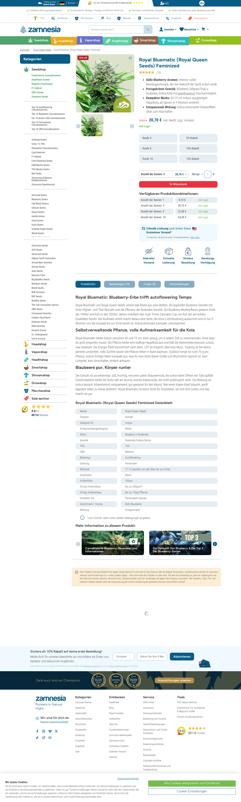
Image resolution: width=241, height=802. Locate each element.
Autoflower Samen (41, 79)
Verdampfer (80, 713)
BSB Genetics (38, 292)
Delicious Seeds (39, 321)
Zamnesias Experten (119, 746)
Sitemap (113, 757)
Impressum (148, 707)
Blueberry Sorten (40, 199)
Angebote (79, 746)
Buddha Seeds (39, 300)
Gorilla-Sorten (38, 216)
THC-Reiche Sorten (41, 169)
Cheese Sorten (39, 207)
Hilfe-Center (148, 702)
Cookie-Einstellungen (192, 791)
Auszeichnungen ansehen (174, 680)
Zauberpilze (80, 729)
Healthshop (40, 360)
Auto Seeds (37, 271)
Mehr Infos (194, 237)
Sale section (40, 398)
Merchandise (41, 391)
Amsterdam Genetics (42, 262)
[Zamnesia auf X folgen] (56, 731)
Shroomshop (41, 375)
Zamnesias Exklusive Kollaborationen (42, 179)
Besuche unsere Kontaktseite (54, 721)
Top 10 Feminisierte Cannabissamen (41, 123)
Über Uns (113, 724)
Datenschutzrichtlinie (91, 666)
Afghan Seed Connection (44, 258)
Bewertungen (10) (119, 284)
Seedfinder (114, 702)
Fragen (150, 284)
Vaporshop (39, 352)
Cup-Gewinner (38, 152)
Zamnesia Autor (117, 740)
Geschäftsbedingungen (154, 724)
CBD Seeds (37, 309)
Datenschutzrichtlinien (128, 778)
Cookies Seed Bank (41, 317)
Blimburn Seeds (39, 283)
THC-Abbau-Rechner (187, 702)
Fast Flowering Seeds (42, 160)
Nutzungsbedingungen (118, 666)
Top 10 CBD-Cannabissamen (45, 129)
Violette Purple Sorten (42, 229)
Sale (77, 751)
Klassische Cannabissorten (45, 148)
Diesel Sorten (38, 212)
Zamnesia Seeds (40, 96)
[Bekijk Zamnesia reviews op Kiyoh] (25, 409)
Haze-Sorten (38, 220)
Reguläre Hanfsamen (42, 83)
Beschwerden (149, 755)
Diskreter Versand (117, 751)
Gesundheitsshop (83, 718)
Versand (189, 120)
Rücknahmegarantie (152, 738)
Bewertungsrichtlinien (153, 744)
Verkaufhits (114, 718)
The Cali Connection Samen (45, 304)
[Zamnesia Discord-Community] (50, 737)
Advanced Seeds (40, 254)
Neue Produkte (116, 713)
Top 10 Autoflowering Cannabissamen (42, 108)
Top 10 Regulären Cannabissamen (48, 113)
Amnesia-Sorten (39, 195)
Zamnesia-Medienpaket (120, 735)
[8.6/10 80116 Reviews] (43, 406)
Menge (196, 174)
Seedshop (39, 69)
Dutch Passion (39, 338)
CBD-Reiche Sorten (41, 165)
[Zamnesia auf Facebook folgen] (37, 731)
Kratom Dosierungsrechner (190, 716)
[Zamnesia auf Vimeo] (50, 731)
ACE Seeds (37, 249)
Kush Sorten (37, 224)
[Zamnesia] (51, 29)
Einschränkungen (179, 284)
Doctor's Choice (39, 330)
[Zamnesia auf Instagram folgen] (43, 731)
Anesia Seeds (38, 266)
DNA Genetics (38, 326)
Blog (111, 707)
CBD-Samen (38, 92)
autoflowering (186, 93)
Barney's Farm (38, 275)
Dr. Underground (39, 334)
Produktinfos (88, 284)
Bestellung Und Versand (154, 718)
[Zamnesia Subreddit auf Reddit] (43, 737)
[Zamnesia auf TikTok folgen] (37, 737)
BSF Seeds (37, 296)
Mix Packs (36, 173)
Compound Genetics (41, 313)
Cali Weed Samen (40, 203)
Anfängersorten (39, 139)
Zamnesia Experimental (43, 184)
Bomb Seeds (38, 287)
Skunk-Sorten (38, 233)
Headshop (39, 344)
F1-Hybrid (37, 88)
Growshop (39, 383)
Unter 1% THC (38, 143)
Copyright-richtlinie (152, 760)
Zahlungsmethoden (152, 713)
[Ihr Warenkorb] (205, 29)
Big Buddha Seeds (40, 279)
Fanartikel (80, 740)
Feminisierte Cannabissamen (46, 75)
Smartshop (39, 367)
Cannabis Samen (83, 702)
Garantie (147, 749)
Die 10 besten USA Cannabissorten (48, 118)
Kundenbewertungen (119, 729)
